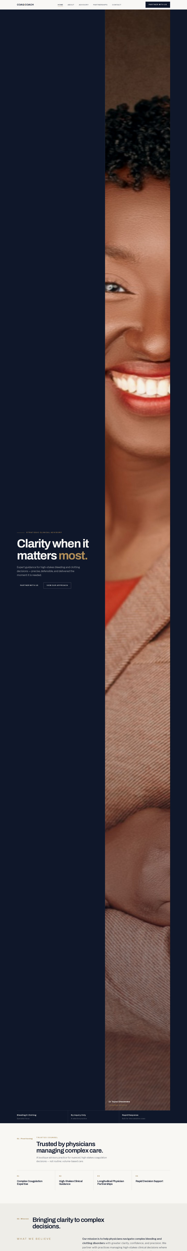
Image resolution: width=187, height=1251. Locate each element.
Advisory (84, 5)
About (71, 5)
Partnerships (100, 5)
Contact (116, 5)
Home (60, 5)
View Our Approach (57, 585)
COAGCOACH (25, 4)
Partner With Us (158, 4)
